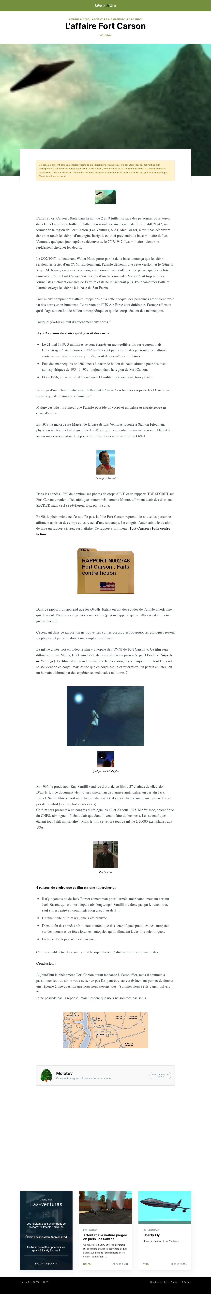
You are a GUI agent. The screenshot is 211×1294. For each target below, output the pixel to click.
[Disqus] (105, 1143)
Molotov (105, 35)
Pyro (146, 1264)
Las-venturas (46, 1204)
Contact (174, 1282)
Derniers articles (158, 1282)
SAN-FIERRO (118, 19)
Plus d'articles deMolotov (160, 1075)
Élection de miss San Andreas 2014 (46, 1237)
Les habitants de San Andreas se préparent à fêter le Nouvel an (46, 1225)
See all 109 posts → (46, 1263)
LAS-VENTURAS (100, 19)
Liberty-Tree (26, 1282)
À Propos (186, 1282)
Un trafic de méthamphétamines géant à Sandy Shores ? (46, 1248)
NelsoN (87, 1264)
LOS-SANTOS (135, 19)
